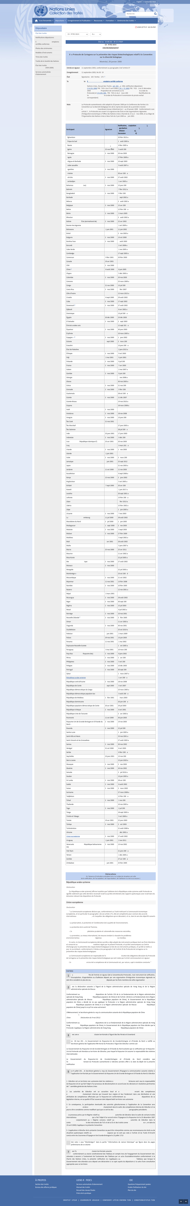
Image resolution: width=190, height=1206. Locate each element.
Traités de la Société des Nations (47, 61)
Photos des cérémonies (44, 48)
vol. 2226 (116, 86)
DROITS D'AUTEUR (70, 1200)
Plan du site (132, 1190)
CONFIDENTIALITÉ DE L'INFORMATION (117, 1200)
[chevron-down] (181, 1201)
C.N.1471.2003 (124, 88)
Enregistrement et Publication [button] (79, 21)
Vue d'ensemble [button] (45, 21)
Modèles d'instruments (44, 53)
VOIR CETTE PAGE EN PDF (146, 27)
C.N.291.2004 (102, 93)
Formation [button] (110, 21)
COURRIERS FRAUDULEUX (89, 1200)
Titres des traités (42, 57)
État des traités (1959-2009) (45, 67)
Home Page (58, 11)
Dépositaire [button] (59, 21)
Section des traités (42, 1184)
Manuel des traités (83, 1187)
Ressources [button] (98, 21)
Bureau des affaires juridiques (46, 1187)
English (139, 2)
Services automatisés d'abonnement (43, 73)
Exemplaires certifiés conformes (47, 43)
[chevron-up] (186, 1201)
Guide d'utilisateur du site (137, 1187)
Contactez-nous (150, 2)
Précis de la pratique (83, 1193)
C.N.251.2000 (92, 88)
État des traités (41, 33)
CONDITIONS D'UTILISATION (144, 1200)
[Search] (155, 14)
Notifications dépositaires (45, 38)
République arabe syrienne (76, 678)
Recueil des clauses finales (85, 1190)
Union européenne (73, 836)
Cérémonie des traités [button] (125, 21)
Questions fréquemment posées (139, 1184)
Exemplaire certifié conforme (105, 82)
